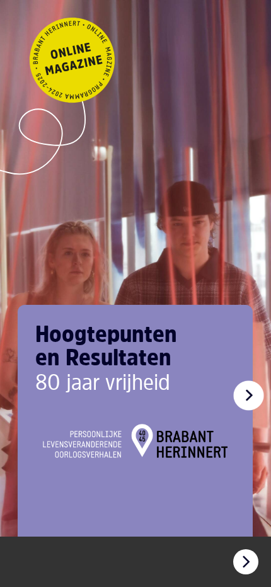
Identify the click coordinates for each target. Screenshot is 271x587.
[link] (248, 395)
